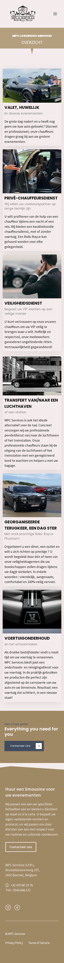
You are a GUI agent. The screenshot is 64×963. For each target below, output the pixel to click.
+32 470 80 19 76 (21, 885)
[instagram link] (8, 907)
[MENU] (55, 14)
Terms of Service (39, 943)
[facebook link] (17, 907)
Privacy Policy (14, 943)
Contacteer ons (20, 847)
